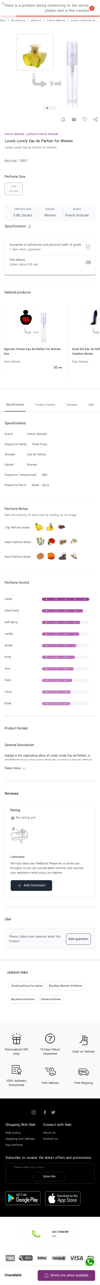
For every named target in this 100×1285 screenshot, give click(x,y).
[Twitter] (53, 1112)
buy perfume (14, 1145)
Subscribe (49, 1177)
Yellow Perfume (51, 999)
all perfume (18, 21)
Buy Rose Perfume (22, 999)
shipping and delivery (20, 1139)
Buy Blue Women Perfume (65, 986)
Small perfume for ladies (27, 986)
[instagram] (34, 1112)
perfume (36, 21)
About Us (49, 1133)
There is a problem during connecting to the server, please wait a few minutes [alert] (46, 8)
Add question (78, 939)
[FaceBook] (45, 1112)
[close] (3, 3)
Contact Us (50, 1139)
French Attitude (56, 21)
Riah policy (13, 1133)
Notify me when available (70, 1275)
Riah (2, 21)
